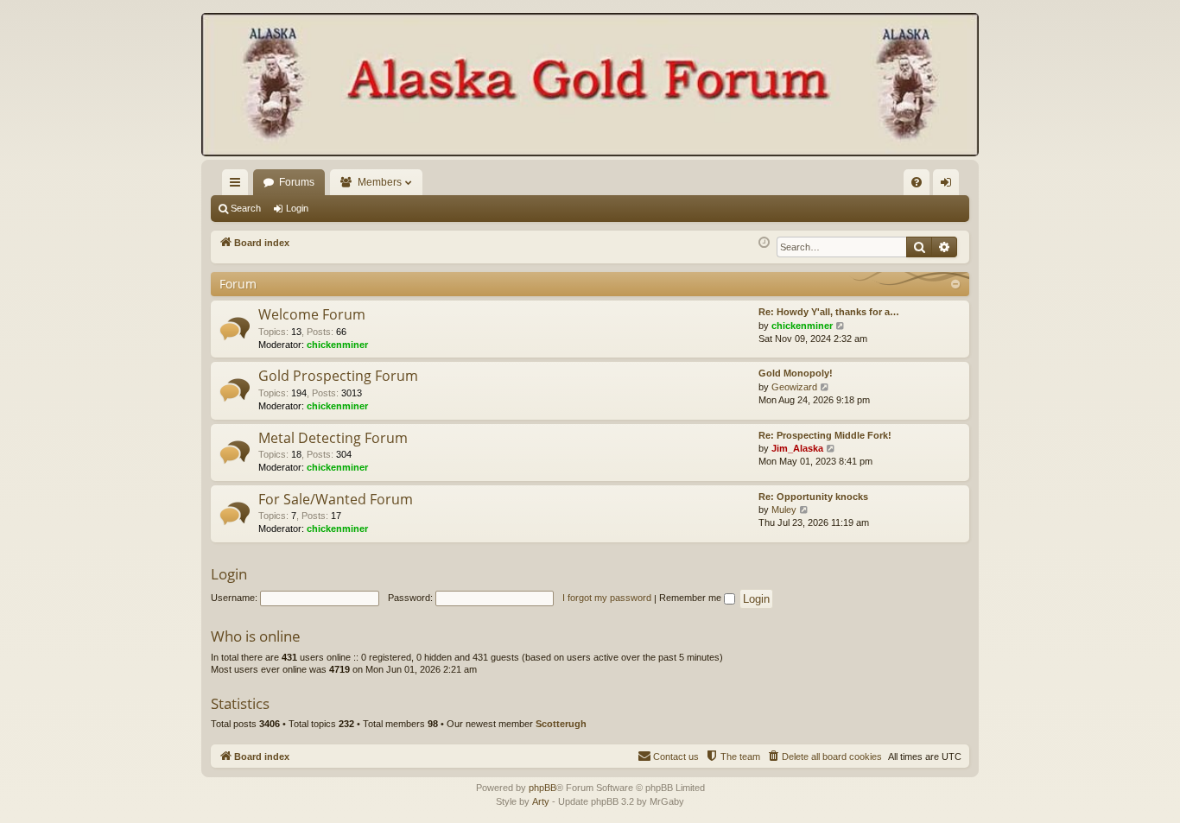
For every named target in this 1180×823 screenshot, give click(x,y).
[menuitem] (916, 182)
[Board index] (590, 86)
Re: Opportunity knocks (813, 496)
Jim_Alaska (797, 448)
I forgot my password (606, 597)
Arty (540, 801)
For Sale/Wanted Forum (335, 499)
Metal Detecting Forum (333, 437)
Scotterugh (561, 724)
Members (380, 182)
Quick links (238, 185)
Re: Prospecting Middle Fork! (824, 435)
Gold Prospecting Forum (338, 375)
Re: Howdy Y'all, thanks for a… (828, 312)
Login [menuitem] (949, 185)
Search (246, 208)
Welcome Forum (311, 314)
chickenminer (337, 344)
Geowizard (794, 387)
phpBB (542, 787)
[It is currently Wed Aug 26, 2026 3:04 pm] (764, 243)
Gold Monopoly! (795, 373)
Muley (783, 509)
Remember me (691, 597)
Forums (296, 182)
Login (297, 208)
